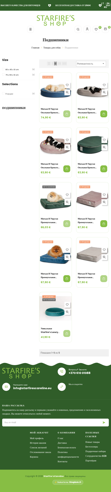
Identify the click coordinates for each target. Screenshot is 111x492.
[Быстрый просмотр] (67, 92)
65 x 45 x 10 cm (12, 69)
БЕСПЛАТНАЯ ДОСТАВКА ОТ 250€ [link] (72, 5)
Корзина (34, 456)
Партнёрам (90, 460)
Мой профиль (37, 438)
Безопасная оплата (67, 447)
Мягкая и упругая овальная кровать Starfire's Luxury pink (49, 165)
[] (66, 113)
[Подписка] (104, 423)
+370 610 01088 (79, 373)
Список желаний (38, 447)
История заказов (38, 443)
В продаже (9, 94)
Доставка (62, 443)
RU (105, 7)
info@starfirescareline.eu (32, 388)
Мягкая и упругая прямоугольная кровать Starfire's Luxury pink (87, 220)
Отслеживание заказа (40, 452)
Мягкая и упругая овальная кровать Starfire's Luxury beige (86, 110)
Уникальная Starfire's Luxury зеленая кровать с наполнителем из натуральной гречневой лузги (49, 330)
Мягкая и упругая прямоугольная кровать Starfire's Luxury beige (87, 275)
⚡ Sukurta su (68, 482)
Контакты (62, 461)
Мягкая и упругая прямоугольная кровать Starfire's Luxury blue (50, 275)
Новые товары (92, 442)
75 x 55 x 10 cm (12, 75)
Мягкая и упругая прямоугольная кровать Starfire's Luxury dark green (50, 220)
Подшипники (14, 108)
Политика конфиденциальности (68, 454)
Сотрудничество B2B (96, 456)
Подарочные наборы (95, 451)
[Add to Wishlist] (67, 85)
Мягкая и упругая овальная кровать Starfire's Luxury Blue (49, 110)
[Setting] (87, 29)
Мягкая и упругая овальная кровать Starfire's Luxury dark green (86, 165)
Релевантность (91, 63)
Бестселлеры (91, 446)
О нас (60, 438)
